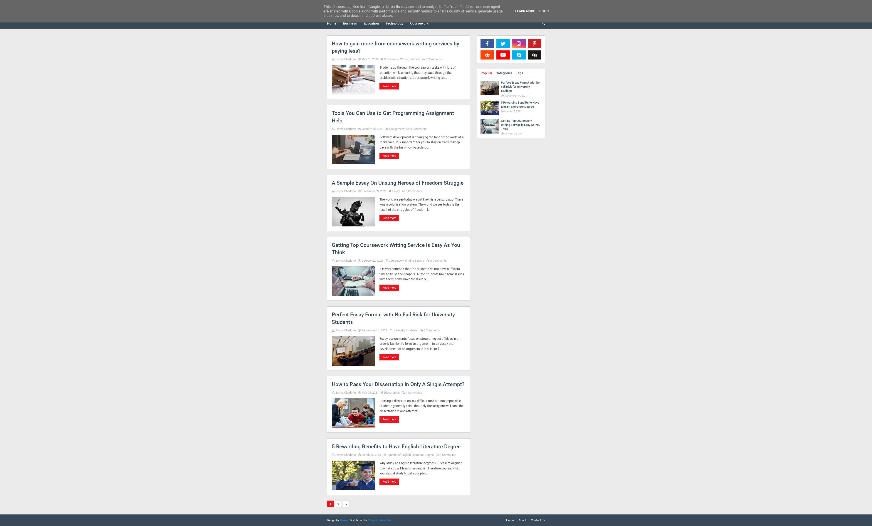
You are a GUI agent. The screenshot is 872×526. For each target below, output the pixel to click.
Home (510, 520)
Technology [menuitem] (394, 23)
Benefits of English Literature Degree (410, 455)
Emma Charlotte (345, 59)
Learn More (525, 11)
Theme (344, 520)
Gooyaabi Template (379, 520)
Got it (544, 11)
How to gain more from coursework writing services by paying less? (395, 47)
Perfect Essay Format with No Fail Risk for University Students (393, 318)
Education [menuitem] (371, 23)
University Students (405, 330)
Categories (504, 73)
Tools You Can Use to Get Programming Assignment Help (393, 117)
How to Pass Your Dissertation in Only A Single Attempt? (398, 384)
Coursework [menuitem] (419, 23)
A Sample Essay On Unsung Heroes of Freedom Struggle (397, 183)
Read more (389, 86)
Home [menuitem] (331, 23)
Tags (519, 73)
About (522, 520)
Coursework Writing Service (401, 59)
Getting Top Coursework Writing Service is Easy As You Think (396, 249)
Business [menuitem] (350, 23)
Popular (486, 73)
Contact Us (538, 520)
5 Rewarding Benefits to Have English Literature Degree (396, 447)
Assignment (396, 129)
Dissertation (392, 392)
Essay (396, 191)
